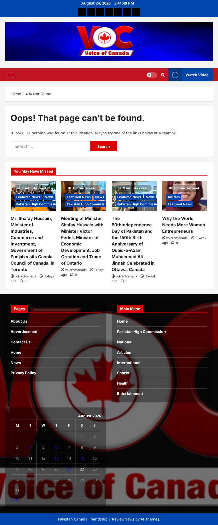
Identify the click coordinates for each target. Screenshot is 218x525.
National (124, 342)
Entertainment (130, 393)
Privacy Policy (23, 372)
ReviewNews (123, 519)
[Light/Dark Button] (151, 74)
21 (69, 469)
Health (123, 383)
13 (56, 458)
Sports (123, 372)
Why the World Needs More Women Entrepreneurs (183, 225)
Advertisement (24, 331)
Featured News (28, 197)
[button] (11, 74)
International (128, 362)
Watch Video (197, 74)
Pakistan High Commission (37, 204)
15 (82, 458)
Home (16, 352)
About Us (19, 321)
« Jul (14, 499)
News (49, 197)
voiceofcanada (25, 276)
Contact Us (21, 342)
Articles (174, 197)
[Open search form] (163, 75)
